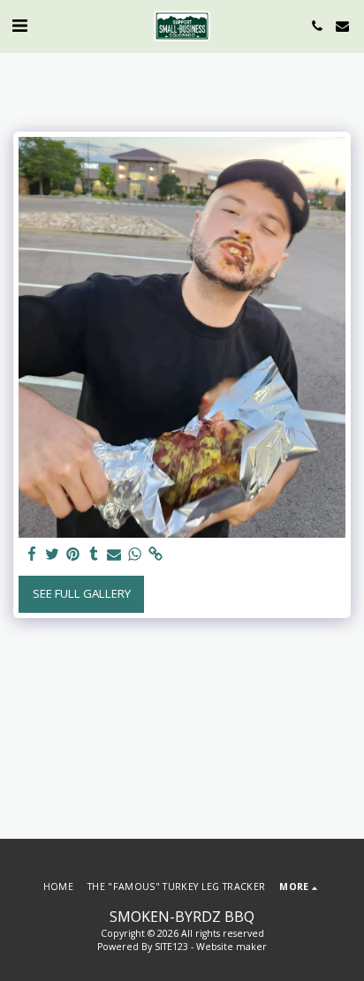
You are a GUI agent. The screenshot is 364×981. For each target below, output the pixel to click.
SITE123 (171, 946)
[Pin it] (72, 554)
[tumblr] (93, 554)
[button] (19, 25)
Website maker (231, 946)
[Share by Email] (114, 554)
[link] (155, 554)
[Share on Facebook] (32, 554)
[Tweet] (52, 554)
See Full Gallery (82, 593)
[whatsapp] (134, 554)
